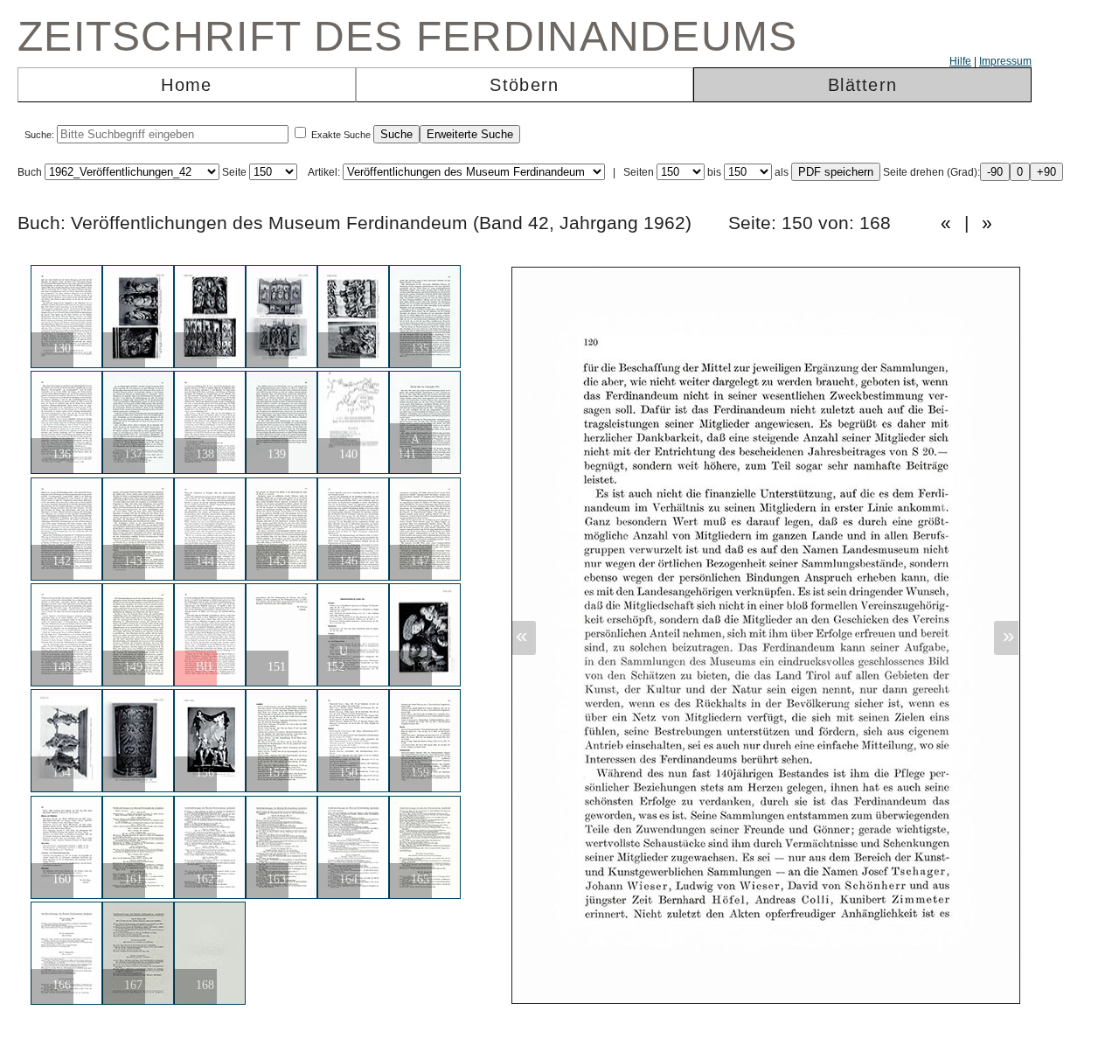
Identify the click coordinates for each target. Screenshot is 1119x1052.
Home (186, 84)
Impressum (1005, 61)
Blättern (862, 84)
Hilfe (960, 61)
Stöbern (524, 84)
